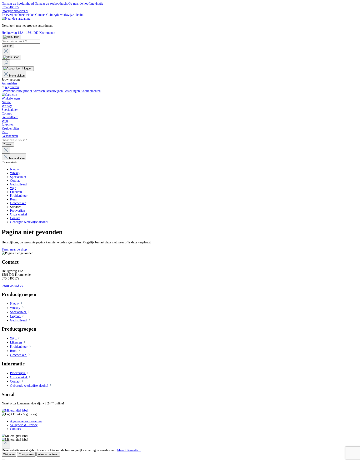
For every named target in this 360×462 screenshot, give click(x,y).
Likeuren (16, 342)
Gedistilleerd (19, 320)
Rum (13, 350)
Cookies (15, 429)
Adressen (39, 91)
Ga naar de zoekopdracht (51, 3)
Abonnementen (90, 91)
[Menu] (11, 37)
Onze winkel (26, 14)
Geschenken (18, 355)
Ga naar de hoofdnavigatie (85, 3)
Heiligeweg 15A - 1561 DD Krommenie (28, 32)
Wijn (13, 338)
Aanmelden (9, 83)
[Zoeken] (6, 62)
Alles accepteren (48, 454)
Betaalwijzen (55, 91)
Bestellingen (72, 91)
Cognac (15, 316)
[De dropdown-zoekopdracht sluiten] (6, 51)
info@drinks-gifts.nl (15, 11)
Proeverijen (9, 14)
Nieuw (15, 303)
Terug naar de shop (14, 249)
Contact (40, 14)
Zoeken (7, 45)
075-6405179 (10, 7)
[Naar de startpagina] (16, 18)
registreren (12, 87)
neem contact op (12, 285)
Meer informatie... (129, 450)
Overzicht (8, 91)
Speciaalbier (18, 312)
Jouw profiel (23, 91)
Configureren (26, 454)
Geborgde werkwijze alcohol (65, 14)
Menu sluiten (17, 75)
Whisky (15, 308)
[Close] (3, 459)
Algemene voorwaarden (26, 421)
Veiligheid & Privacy (24, 425)
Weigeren (9, 454)
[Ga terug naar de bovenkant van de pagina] (6, 445)
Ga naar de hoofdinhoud (18, 3)
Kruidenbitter (19, 346)
